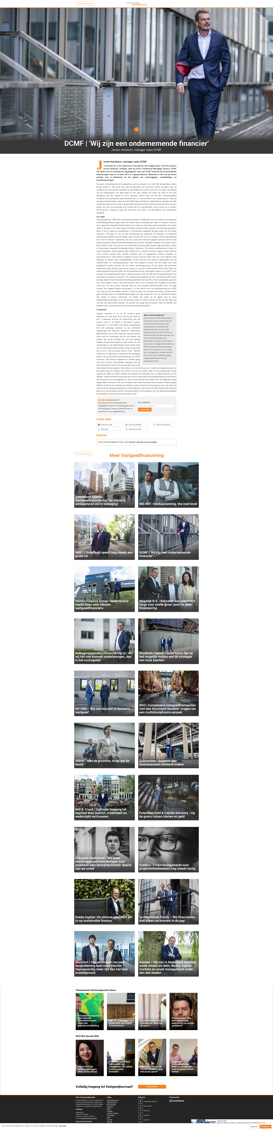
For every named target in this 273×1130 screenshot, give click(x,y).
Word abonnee (152, 1087)
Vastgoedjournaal (113, 1100)
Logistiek (110, 1111)
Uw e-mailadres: (144, 402)
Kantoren (110, 1107)
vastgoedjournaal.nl (150, 1101)
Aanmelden (145, 409)
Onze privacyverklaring (84, 1121)
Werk (108, 1117)
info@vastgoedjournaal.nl (88, 1118)
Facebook (147, 1120)
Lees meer (62, 1126)
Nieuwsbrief (148, 1106)
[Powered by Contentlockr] (176, 1100)
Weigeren (254, 1127)
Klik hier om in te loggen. (146, 442)
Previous (77, 1010)
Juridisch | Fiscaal (112, 1113)
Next (195, 1010)
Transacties (111, 1115)
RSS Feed (147, 1111)
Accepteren (265, 1127)
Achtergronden (112, 1102)
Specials (109, 1119)
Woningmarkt (111, 1105)
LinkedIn (146, 1115)
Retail (109, 1109)
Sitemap (109, 1122)
